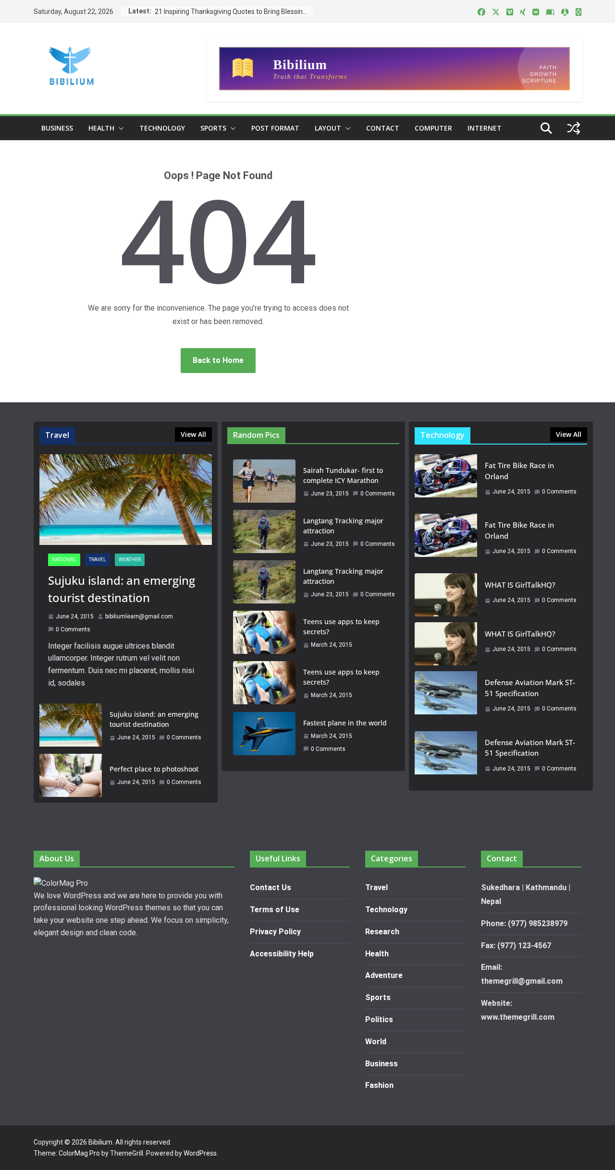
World (375, 1041)
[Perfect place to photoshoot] (70, 775)
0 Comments (73, 629)
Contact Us (270, 887)
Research (382, 931)
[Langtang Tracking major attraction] (264, 532)
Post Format (275, 128)
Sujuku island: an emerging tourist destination (121, 588)
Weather (130, 559)
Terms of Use (274, 909)
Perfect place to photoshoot (154, 768)
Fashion (379, 1085)
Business (57, 128)
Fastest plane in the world (345, 722)
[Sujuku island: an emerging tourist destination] (125, 499)
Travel (97, 559)
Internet (484, 128)
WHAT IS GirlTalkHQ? (520, 585)
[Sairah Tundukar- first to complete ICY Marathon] (264, 481)
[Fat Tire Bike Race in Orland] (446, 481)
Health (101, 128)
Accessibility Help (282, 953)
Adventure (384, 975)
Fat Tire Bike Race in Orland (519, 470)
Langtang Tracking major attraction (343, 525)
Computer (433, 128)
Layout (328, 128)
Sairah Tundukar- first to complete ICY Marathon (343, 475)
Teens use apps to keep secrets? (341, 626)
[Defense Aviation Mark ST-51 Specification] (446, 698)
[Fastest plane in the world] (264, 736)
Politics (379, 1019)
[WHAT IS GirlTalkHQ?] (446, 594)
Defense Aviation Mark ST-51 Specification (530, 687)
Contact (382, 128)
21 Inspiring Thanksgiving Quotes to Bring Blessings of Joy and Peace (234, 11)
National (64, 559)
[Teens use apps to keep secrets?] (264, 633)
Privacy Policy (275, 931)
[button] (119, 128)
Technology (162, 128)
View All (193, 434)
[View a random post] (573, 128)
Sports (213, 128)
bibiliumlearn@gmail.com (139, 616)
